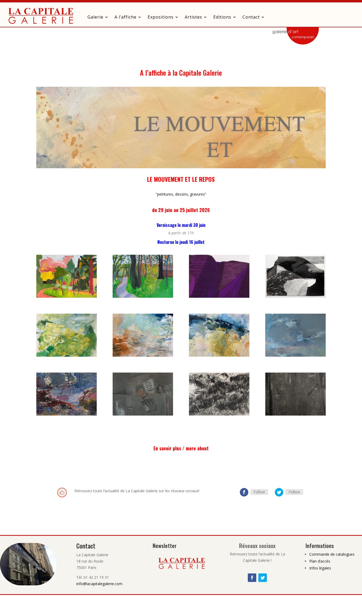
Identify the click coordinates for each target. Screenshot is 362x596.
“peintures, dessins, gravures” (181, 194)
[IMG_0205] (143, 414)
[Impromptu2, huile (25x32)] (143, 355)
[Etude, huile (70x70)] (66, 355)
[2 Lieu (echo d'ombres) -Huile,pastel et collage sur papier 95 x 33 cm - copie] (219, 296)
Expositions (161, 17)
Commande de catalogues (332, 554)
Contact (251, 17)
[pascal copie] (295, 414)
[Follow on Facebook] (244, 492)
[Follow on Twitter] (279, 492)
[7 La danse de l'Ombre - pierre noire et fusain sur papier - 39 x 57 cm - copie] (295, 296)
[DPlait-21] (66, 414)
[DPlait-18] (295, 355)
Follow (259, 491)
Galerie (95, 17)
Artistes (193, 17)
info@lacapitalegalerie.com (99, 583)
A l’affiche (125, 17)
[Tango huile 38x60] (219, 355)
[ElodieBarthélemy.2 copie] (66, 296)
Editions (222, 17)
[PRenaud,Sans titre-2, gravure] (219, 414)
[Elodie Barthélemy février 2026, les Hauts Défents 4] (143, 296)
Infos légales (320, 568)
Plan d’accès (319, 561)
